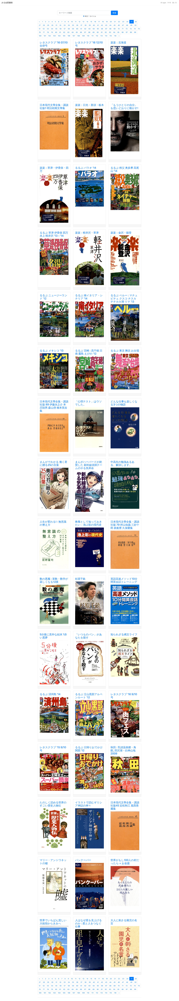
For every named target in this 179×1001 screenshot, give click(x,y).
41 (98, 25)
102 (49, 36)
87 (85, 32)
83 (68, 32)
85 (77, 32)
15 (91, 22)
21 (115, 22)
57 (65, 29)
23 (123, 22)
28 (44, 25)
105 (64, 36)
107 (74, 36)
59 (73, 29)
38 (85, 25)
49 (131, 25)
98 (131, 32)
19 (107, 22)
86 (81, 32)
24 (127, 22)
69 (115, 29)
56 (60, 29)
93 (110, 32)
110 (88, 36)
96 (123, 32)
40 (94, 25)
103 (54, 36)
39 (90, 25)
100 (40, 36)
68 (110, 29)
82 (64, 32)
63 (89, 29)
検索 (114, 13)
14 (87, 22)
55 (56, 29)
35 (73, 25)
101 (45, 36)
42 (102, 25)
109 (83, 36)
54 (52, 29)
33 (65, 25)
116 (115, 36)
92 (106, 32)
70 (119, 29)
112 (97, 36)
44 (110, 25)
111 (93, 36)
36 (77, 25)
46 (119, 25)
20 (111, 22)
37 (81, 25)
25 (131, 22)
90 (98, 32)
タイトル (93, 16)
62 (85, 29)
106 (69, 36)
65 (98, 29)
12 (79, 22)
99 (135, 32)
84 (73, 32)
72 (127, 29)
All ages (163, 3)
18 (103, 22)
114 (106, 36)
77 (44, 32)
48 (127, 25)
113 (101, 36)
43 (106, 25)
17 (99, 22)
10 (72, 22)
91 (102, 32)
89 (93, 32)
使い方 (174, 3)
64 (94, 29)
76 (40, 32)
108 (78, 36)
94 (114, 32)
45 (115, 25)
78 (48, 32)
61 (81, 29)
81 (60, 32)
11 (75, 22)
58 (69, 29)
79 (52, 32)
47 (123, 25)
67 (106, 29)
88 (89, 32)
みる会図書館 (7, 2)
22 (119, 22)
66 (102, 29)
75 (139, 29)
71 (122, 29)
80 (56, 32)
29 (48, 25)
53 (48, 29)
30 (52, 25)
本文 (86, 16)
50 (135, 25)
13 (83, 22)
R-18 (169, 3)
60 (77, 29)
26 (136, 22)
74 (135, 29)
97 (127, 32)
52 (44, 29)
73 (131, 29)
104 (59, 36)
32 (60, 25)
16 (95, 22)
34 (69, 25)
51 (39, 29)
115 (111, 36)
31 (56, 25)
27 (40, 25)
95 (118, 32)
